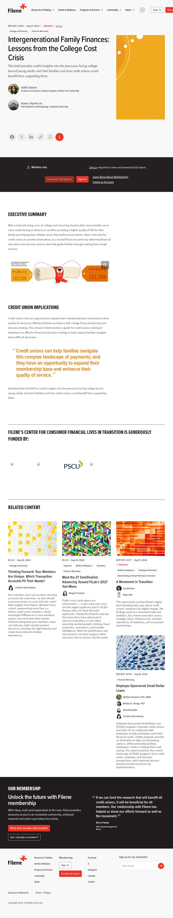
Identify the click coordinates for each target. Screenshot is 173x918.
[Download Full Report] (59, 137)
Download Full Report (59, 179)
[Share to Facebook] (12, 137)
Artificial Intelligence (84, 565)
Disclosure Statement (18, 892)
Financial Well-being (40, 31)
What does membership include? (29, 828)
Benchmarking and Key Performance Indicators (136, 575)
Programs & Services (90, 10)
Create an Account (103, 182)
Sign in (93, 167)
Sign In (157, 10)
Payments (67, 565)
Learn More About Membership (110, 177)
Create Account (70, 874)
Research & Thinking (41, 10)
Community (112, 10)
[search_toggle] (142, 10)
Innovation (101, 565)
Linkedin (91, 876)
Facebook (92, 857)
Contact (91, 881)
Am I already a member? (24, 837)
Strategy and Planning (18, 31)
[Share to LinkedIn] (31, 137)
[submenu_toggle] (53, 10)
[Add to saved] (50, 137)
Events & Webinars (67, 10)
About (128, 10)
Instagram (92, 869)
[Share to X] (22, 137)
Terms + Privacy (43, 892)
